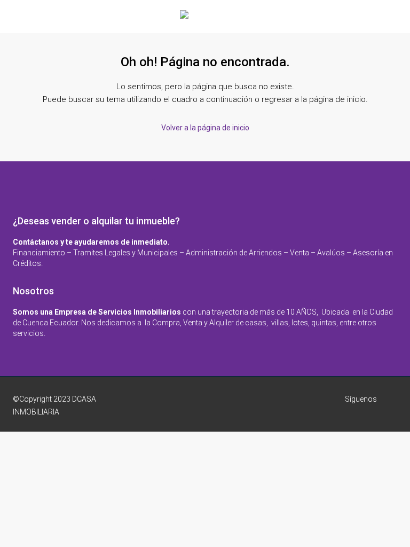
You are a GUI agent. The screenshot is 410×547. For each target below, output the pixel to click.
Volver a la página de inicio (205, 127)
